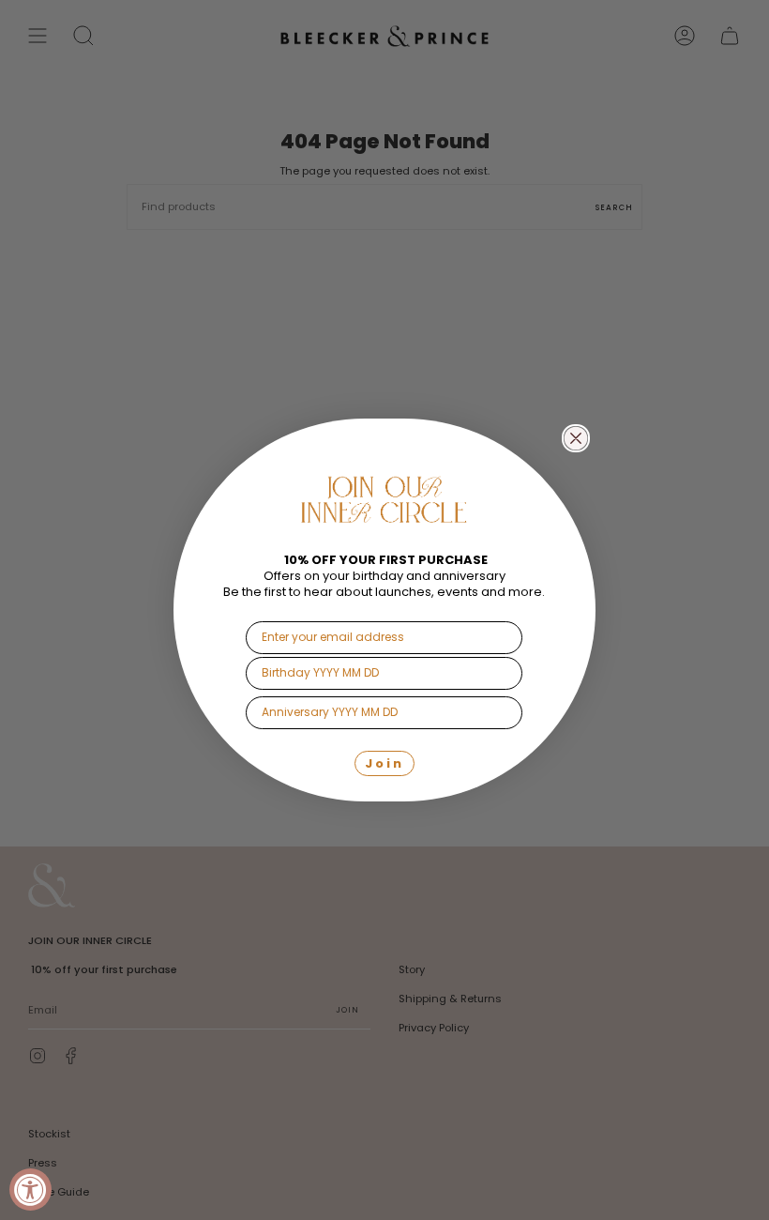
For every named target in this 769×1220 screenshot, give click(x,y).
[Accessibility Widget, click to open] (30, 1189)
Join (384, 763)
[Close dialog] (576, 438)
